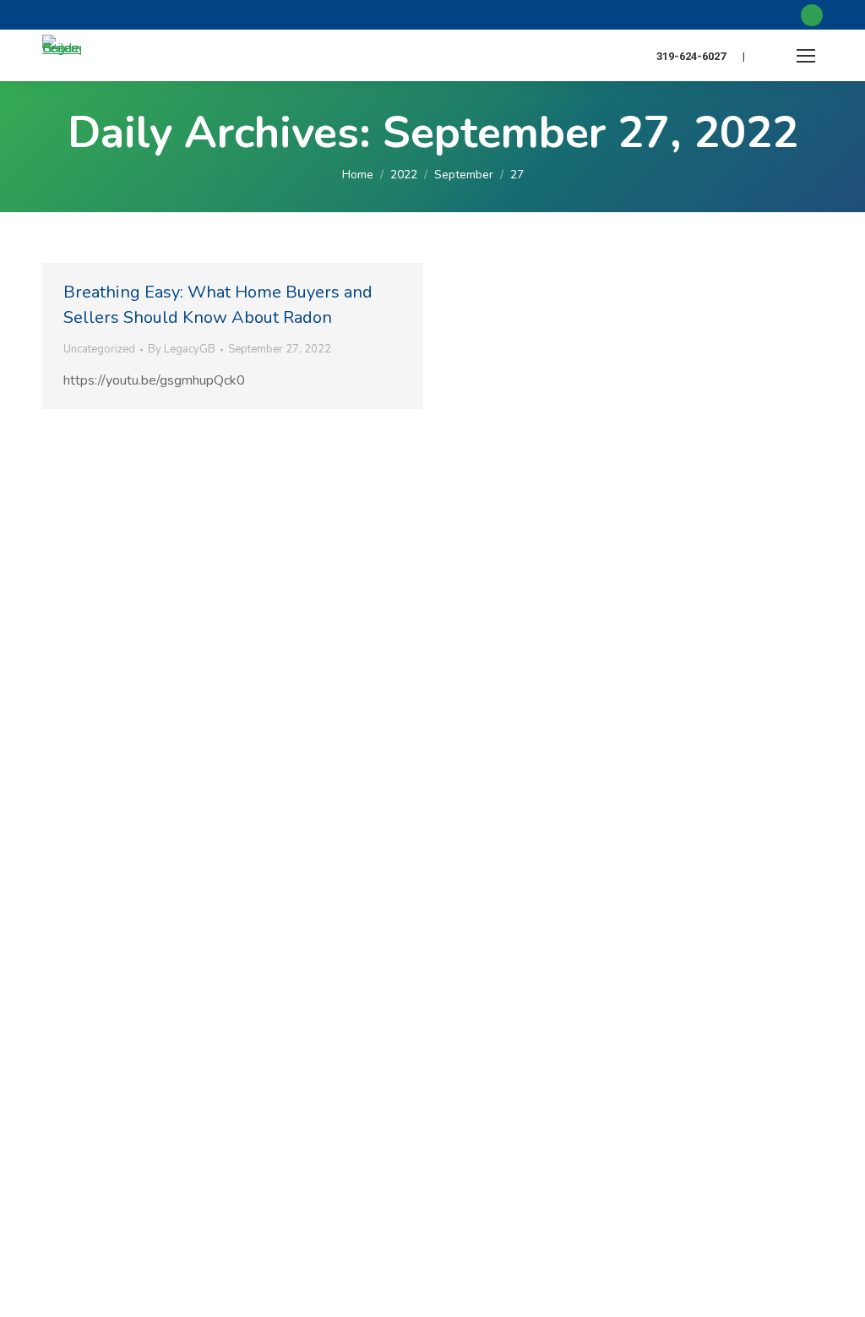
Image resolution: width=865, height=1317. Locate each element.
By (181, 349)
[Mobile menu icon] (806, 56)
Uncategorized (99, 349)
